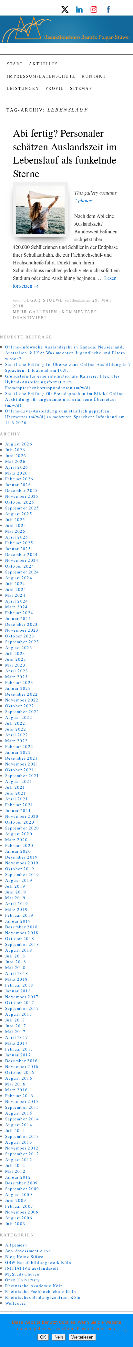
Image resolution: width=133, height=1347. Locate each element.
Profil (55, 88)
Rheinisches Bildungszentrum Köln (43, 1297)
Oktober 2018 (20, 938)
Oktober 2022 (20, 706)
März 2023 (16, 676)
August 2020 (18, 834)
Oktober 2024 (20, 566)
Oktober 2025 (20, 502)
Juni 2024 (15, 589)
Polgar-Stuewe (41, 300)
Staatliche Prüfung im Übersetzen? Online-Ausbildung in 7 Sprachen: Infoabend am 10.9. (68, 367)
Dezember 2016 (21, 1061)
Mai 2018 (15, 967)
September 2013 (22, 1136)
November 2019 (22, 863)
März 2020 (16, 839)
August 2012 (18, 1159)
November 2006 (22, 1212)
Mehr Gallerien (35, 312)
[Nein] (125, 1330)
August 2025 (18, 514)
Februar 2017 (19, 1049)
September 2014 (22, 1119)
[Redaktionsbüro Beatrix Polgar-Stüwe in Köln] (66, 32)
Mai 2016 (15, 1084)
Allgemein (16, 1245)
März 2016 (16, 1090)
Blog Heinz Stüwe (24, 1256)
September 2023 (22, 642)
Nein (59, 1337)
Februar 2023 (19, 682)
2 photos (83, 200)
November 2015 (22, 1101)
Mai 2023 (15, 665)
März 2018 (16, 979)
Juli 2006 (15, 1223)
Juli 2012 (15, 1165)
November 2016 (22, 1066)
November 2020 (22, 816)
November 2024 (22, 560)
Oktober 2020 (20, 822)
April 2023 (16, 671)
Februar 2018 (19, 985)
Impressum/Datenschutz (41, 76)
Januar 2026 (18, 484)
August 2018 (18, 950)
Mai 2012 (15, 1171)
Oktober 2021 (20, 770)
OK (43, 1337)
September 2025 (22, 508)
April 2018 (16, 973)
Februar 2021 (19, 804)
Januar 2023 (18, 688)
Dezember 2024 (21, 554)
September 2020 (22, 828)
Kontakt (94, 76)
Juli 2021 (15, 787)
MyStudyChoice (22, 1274)
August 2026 (18, 444)
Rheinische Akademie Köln (34, 1285)
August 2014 (18, 1125)
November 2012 (22, 1148)
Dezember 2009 (21, 1183)
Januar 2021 (18, 810)
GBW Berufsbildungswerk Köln (38, 1262)
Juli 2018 (15, 956)
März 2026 (16, 473)
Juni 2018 (15, 962)
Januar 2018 (18, 991)
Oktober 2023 (20, 636)
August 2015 (18, 1113)
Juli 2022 (15, 723)
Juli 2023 (15, 653)
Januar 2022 (18, 752)
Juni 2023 (15, 659)
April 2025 (16, 537)
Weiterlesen (82, 1337)
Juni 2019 (15, 892)
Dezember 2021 (21, 758)
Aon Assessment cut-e (28, 1251)
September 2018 (22, 944)
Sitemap (81, 88)
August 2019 (18, 880)
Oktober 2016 (20, 1072)
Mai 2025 (15, 531)
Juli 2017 (15, 1020)
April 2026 (16, 467)
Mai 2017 (15, 1031)
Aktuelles (43, 64)
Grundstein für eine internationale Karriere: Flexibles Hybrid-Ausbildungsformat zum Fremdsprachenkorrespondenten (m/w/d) (62, 381)
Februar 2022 (19, 746)
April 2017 (16, 1037)
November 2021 (22, 764)
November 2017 (22, 997)
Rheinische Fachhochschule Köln (41, 1291)
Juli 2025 (15, 519)
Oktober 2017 (20, 1002)
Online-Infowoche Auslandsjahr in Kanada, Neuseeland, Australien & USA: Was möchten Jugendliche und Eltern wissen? (65, 352)
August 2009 (18, 1194)
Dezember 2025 (21, 490)
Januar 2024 (18, 618)
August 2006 (18, 1218)
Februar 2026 (19, 479)
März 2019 (16, 909)
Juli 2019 (15, 886)
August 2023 (18, 647)
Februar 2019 (19, 915)
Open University (22, 1280)
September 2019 (22, 874)
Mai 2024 (15, 595)
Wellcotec (15, 1303)
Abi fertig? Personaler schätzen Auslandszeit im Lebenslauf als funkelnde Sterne (65, 153)
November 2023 (22, 630)
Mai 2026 (15, 461)
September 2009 (22, 1189)
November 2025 (22, 496)
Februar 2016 (19, 1095)
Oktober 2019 (20, 868)
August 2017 (18, 1014)
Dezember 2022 (21, 694)
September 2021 (22, 775)
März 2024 (16, 607)
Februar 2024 (19, 612)
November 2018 (22, 932)
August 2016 (18, 1078)
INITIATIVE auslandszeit (32, 1268)
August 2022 (18, 717)
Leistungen (23, 88)
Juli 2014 (15, 1130)
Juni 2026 (15, 455)
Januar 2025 (18, 548)
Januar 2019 (18, 921)
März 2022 (16, 740)
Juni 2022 (15, 729)
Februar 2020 (19, 845)
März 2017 (16, 1043)
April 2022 (16, 735)
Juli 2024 (15, 583)
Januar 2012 (18, 1177)
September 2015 (22, 1107)
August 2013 (18, 1142)
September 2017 (22, 1008)
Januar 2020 (18, 851)
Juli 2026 (15, 450)
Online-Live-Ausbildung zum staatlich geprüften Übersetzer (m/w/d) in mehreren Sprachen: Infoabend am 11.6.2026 (65, 416)
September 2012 (22, 1154)
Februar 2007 (19, 1206)
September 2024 (22, 572)
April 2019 (16, 903)
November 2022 (22, 700)
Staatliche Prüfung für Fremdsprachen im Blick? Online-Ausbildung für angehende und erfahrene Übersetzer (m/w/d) (65, 399)
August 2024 (18, 578)
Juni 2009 (15, 1200)
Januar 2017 (18, 1055)
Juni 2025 (15, 525)
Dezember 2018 (21, 927)
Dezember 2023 (21, 624)
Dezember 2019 (21, 857)
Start (15, 64)
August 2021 (18, 781)
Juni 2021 (15, 793)
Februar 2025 (19, 543)
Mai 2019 (15, 898)
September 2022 (22, 711)
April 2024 (16, 601)
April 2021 (16, 799)
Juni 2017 (15, 1026)
